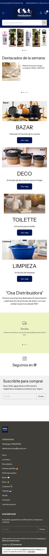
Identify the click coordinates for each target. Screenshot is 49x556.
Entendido (31, 552)
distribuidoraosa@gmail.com (14, 448)
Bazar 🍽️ (6, 477)
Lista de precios (9, 504)
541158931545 (8, 439)
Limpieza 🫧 (7, 486)
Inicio (4, 455)
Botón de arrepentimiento (11, 540)
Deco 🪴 (5, 482)
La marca (6, 459)
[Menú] (3, 13)
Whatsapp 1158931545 (11, 444)
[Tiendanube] (12, 545)
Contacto (6, 500)
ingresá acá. (41, 538)
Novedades (7, 464)
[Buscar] (44, 23)
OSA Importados (9, 473)
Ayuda (4, 495)
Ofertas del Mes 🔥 (10, 468)
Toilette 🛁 (6, 491)
